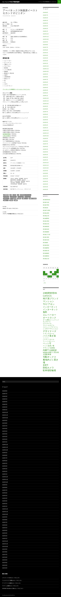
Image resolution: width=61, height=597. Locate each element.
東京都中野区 (46, 205)
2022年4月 (45, 151)
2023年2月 (45, 125)
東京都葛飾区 (46, 253)
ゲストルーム (47, 323)
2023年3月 (45, 122)
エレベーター (20, 196)
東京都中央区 (46, 202)
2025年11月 (46, 36)
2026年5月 (45, 20)
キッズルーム (47, 321)
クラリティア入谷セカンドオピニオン (11, 577)
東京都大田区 (46, 221)
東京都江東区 (46, 237)
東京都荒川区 (46, 250)
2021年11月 (46, 165)
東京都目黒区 (46, 245)
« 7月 (44, 283)
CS (18, 194)
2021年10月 (46, 168)
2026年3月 (45, 25)
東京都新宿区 (46, 226)
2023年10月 (46, 103)
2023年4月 (45, 119)
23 (57, 276)
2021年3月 (45, 186)
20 (50, 276)
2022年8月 (45, 141)
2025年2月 (45, 60)
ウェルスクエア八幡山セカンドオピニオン (12, 580)
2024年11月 (46, 68)
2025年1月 (45, 63)
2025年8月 (45, 44)
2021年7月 (45, 176)
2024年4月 (45, 87)
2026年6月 (45, 17)
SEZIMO (14, 15)
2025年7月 (45, 47)
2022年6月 (45, 146)
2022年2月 (45, 157)
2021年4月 (45, 184)
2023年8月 (45, 109)
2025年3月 (45, 58)
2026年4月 (45, 23)
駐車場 (11, 200)
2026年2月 (45, 28)
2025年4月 (45, 55)
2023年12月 (46, 98)
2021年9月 (45, 170)
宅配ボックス (24, 198)
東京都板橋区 (46, 231)
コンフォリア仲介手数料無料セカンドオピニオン (47, 1)
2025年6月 (45, 50)
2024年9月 (45, 74)
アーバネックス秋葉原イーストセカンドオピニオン (16, 89)
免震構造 (52, 348)
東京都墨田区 (46, 218)
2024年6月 (45, 82)
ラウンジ (46, 348)
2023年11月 (46, 101)
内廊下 (19, 198)
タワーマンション (51, 329)
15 (55, 274)
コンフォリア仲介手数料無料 (11, 2)
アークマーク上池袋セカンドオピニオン (11, 583)
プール (53, 341)
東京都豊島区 (46, 256)
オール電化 (46, 320)
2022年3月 (45, 154)
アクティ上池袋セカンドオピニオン (10, 585)
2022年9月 (45, 138)
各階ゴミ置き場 (53, 352)
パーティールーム (48, 339)
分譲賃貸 (53, 350)
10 (44, 274)
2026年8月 (45, 12)
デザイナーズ (6, 198)
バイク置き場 (13, 198)
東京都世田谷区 (46, 199)
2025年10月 (46, 39)
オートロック (27, 196)
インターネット (13, 196)
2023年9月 (45, 106)
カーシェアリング (54, 320)
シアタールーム (53, 327)
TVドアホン (6, 196)
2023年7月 (45, 111)
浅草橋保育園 (6, 134)
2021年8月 (45, 173)
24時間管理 (6, 194)
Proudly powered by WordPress (8, 595)
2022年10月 (46, 135)
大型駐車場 (47, 354)
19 (48, 276)
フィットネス (47, 341)
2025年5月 (45, 52)
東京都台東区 (5, 7)
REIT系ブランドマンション (26, 194)
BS (10, 194)
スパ (44, 328)
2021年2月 (45, 189)
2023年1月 (45, 127)
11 (46, 274)
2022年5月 (45, 149)
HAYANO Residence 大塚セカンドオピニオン (12, 588)
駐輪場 (16, 200)
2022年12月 (46, 130)
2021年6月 (45, 178)
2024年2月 (45, 92)
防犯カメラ (6, 200)
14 (53, 274)
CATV (14, 194)
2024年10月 (46, 71)
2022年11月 (46, 133)
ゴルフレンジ (46, 327)
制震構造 (45, 352)
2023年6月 (45, 114)
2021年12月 (46, 162)
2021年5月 (45, 181)
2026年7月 (45, 15)
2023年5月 (45, 117)
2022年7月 (45, 143)
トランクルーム (48, 333)
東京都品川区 (46, 215)
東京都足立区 (46, 258)
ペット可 (47, 343)
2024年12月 (46, 66)
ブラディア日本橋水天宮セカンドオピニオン (13, 212)
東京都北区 (45, 207)
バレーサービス (46, 337)
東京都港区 (45, 242)
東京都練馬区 (46, 248)
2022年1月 (45, 160)
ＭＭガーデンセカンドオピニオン (10, 207)
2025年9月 (45, 42)
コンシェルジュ (48, 325)
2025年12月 (46, 33)
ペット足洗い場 (48, 346)
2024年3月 (45, 90)
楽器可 (45, 365)
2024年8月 (45, 76)
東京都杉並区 (46, 229)
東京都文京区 (46, 223)
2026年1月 (45, 31)
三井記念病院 (6, 135)
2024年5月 (45, 84)
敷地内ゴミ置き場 (32, 198)
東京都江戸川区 (46, 234)
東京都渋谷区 (46, 239)
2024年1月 (45, 95)
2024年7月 (45, 79)
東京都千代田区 (46, 210)
